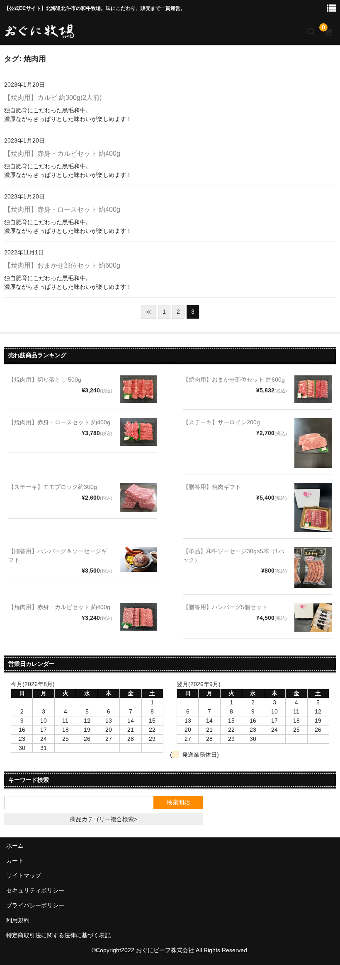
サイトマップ (23, 875)
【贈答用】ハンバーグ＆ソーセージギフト (57, 555)
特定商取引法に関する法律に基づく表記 (58, 935)
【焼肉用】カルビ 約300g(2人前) (53, 97)
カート (15, 860)
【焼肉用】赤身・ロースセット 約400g (62, 209)
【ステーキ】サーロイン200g (221, 422)
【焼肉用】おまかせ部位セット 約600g (62, 265)
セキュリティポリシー (35, 890)
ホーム (15, 845)
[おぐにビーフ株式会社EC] (39, 31)
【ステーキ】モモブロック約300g (52, 487)
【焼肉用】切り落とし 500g (44, 379)
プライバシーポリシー (35, 905)
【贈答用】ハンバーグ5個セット (225, 607)
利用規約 (17, 920)
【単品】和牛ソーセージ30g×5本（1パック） (233, 555)
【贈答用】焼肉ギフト (212, 487)
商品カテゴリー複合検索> (103, 819)
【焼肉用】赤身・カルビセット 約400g (62, 153)
